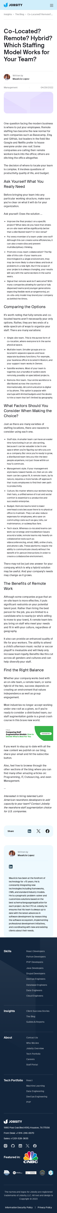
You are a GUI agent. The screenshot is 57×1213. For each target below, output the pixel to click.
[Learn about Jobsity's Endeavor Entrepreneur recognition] (17, 1172)
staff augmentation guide (18, 716)
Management (11, 780)
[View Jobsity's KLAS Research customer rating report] (7, 1172)
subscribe (43, 754)
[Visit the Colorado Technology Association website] (42, 1172)
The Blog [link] (19, 14)
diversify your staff (20, 661)
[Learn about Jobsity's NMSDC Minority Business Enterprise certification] (50, 1172)
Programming (12, 777)
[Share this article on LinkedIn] (29, 831)
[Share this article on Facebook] (47, 831)
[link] (13, 5)
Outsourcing (31, 777)
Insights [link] (8, 14)
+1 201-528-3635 (19, 1138)
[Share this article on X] (38, 831)
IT (22, 777)
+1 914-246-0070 (25, 1133)
